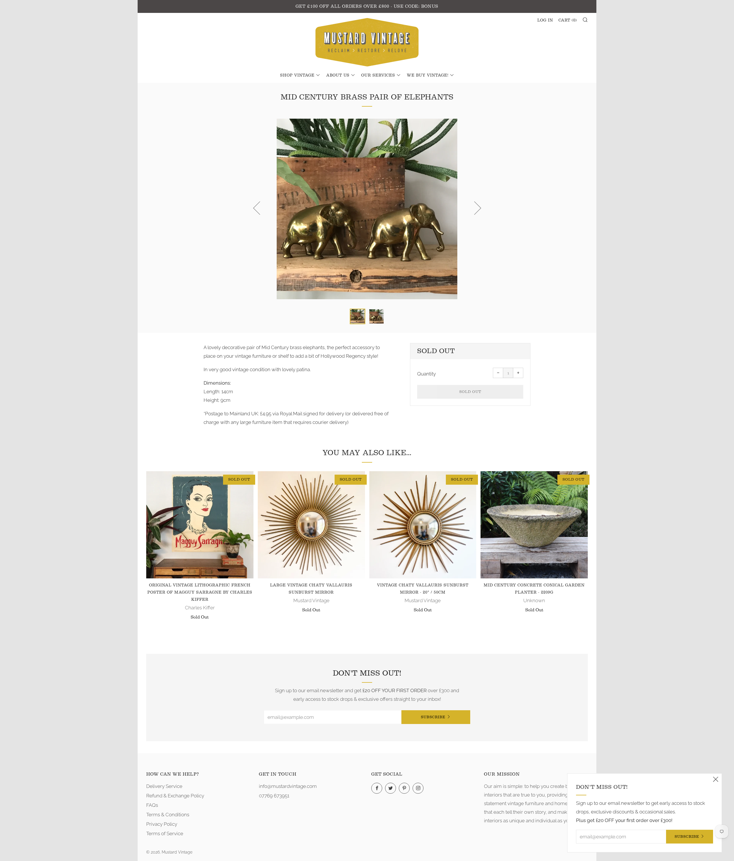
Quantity (426, 374)
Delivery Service (164, 786)
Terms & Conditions (167, 814)
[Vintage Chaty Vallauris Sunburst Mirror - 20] (423, 524)
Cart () (568, 20)
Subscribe (433, 717)
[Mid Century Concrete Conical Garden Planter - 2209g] (534, 524)
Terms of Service (164, 833)
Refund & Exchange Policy (175, 796)
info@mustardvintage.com (288, 786)
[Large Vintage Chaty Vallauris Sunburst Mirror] (311, 524)
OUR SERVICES (378, 75)
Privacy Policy (161, 824)
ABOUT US (338, 75)
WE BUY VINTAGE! (427, 75)
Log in (545, 20)
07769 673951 (274, 796)
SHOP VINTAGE (297, 75)
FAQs (152, 805)
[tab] (357, 316)
